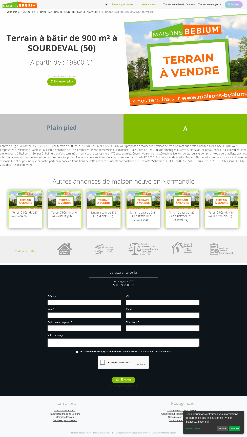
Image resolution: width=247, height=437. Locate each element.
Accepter (234, 428)
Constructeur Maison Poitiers (182, 410)
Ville (128, 296)
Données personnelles (65, 420)
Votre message (56, 335)
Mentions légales (65, 417)
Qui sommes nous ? (64, 410)
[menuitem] (106, 4)
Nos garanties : (25, 250)
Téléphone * (132, 322)
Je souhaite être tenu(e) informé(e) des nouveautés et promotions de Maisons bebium (125, 351)
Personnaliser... (194, 428)
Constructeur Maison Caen (182, 417)
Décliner (222, 428)
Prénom (52, 296)
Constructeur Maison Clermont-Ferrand (182, 414)
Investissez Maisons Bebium (65, 414)
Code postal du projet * (60, 322)
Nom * (51, 309)
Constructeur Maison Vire (182, 420)
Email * (129, 309)
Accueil (28, 12)
